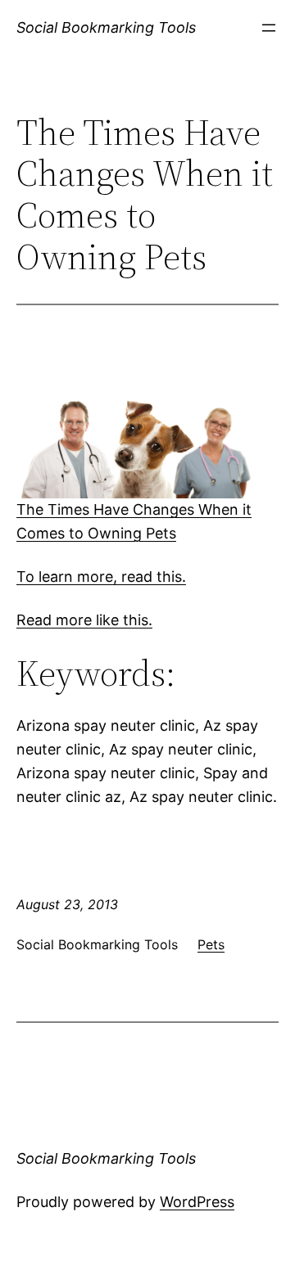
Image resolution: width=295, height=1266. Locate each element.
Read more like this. (84, 619)
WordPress (197, 1201)
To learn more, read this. (101, 576)
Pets (211, 944)
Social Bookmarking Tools (106, 27)
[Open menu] (269, 28)
